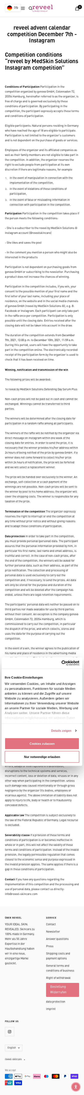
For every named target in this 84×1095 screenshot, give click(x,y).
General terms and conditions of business (60, 968)
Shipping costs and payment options (58, 956)
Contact (51, 924)
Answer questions (57, 939)
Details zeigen (61, 730)
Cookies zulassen (42, 743)
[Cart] (77, 8)
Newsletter (53, 931)
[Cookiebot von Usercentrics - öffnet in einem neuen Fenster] (61, 663)
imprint (51, 1009)
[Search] (30, 8)
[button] (76, 1087)
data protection (55, 1001)
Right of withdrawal (58, 978)
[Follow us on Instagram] (9, 1031)
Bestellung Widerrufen (58, 989)
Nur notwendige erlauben (42, 757)
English (12, 1048)
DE (16, 7)
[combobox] (13, 8)
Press (49, 946)
